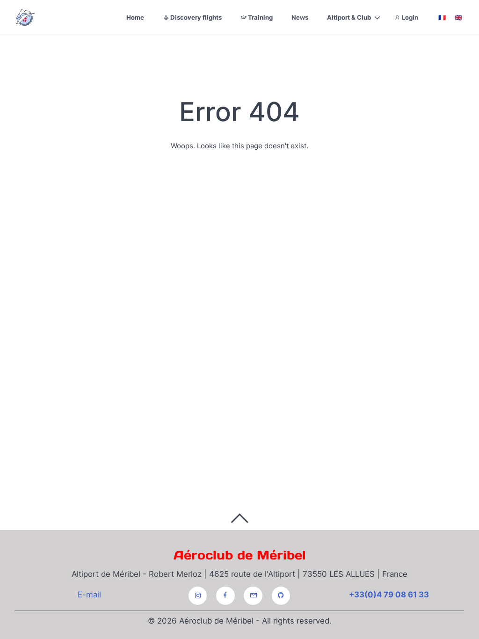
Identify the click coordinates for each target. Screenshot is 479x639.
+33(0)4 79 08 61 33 (389, 594)
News (299, 17)
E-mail (89, 594)
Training (260, 17)
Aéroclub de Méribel (240, 555)
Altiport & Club (349, 17)
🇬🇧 (458, 17)
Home (135, 17)
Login (409, 17)
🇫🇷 (442, 17)
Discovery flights (195, 17)
